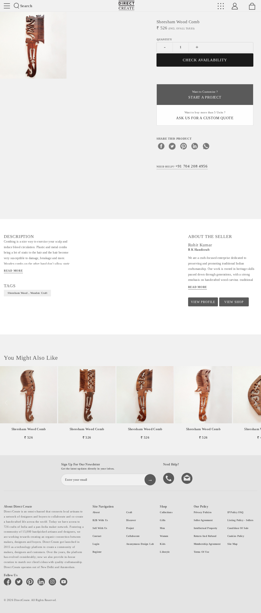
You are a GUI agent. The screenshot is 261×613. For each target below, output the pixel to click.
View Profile (203, 302)
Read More (13, 270)
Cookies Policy (235, 536)
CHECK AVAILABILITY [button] (205, 60)
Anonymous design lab (140, 544)
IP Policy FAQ (235, 512)
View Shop (233, 302)
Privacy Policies (203, 512)
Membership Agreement (207, 544)
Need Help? (182, 166)
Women (164, 536)
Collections (166, 512)
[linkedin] (194, 146)
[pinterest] (183, 146)
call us (169, 478)
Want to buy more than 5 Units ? (205, 115)
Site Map (232, 544)
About (96, 512)
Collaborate (132, 536)
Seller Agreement (203, 520)
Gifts (162, 520)
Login (96, 544)
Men (162, 528)
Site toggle (7, 5)
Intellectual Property (205, 528)
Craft (129, 512)
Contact (97, 536)
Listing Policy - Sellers (240, 520)
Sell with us (100, 528)
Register (97, 551)
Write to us (187, 478)
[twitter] (172, 146)
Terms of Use (201, 551)
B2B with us (100, 520)
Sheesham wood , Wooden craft (27, 293)
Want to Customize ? (204, 94)
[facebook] (161, 146)
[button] (255, 402)
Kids (162, 544)
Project (130, 528)
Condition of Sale (238, 528)
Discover (131, 520)
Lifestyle (164, 551)
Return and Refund (205, 536)
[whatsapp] (206, 146)
